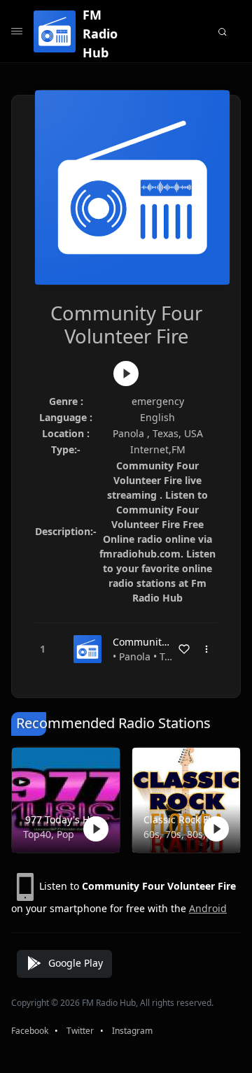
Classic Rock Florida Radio (183, 819)
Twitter (80, 1031)
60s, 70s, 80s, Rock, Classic (183, 834)
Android (208, 908)
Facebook (29, 1031)
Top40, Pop (48, 834)
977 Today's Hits (63, 819)
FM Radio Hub (100, 33)
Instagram (132, 1031)
